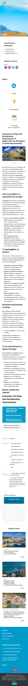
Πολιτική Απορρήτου (8, 636)
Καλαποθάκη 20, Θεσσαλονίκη (12, 651)
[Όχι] (26, 679)
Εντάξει (14, 683)
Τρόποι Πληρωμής (7, 633)
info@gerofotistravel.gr (11, 53)
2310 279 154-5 (10, 51)
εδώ (19, 427)
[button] (26, 2)
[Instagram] (16, 669)
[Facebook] (12, 669)
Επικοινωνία (5, 639)
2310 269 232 (10, 49)
